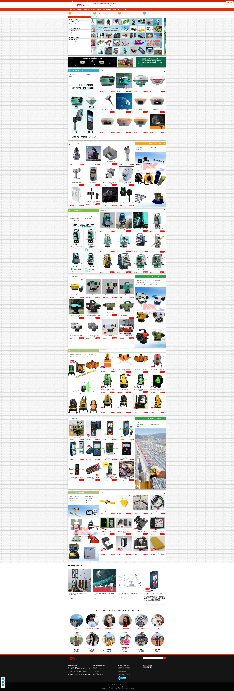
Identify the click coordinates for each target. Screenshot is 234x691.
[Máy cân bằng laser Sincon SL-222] (157, 353)
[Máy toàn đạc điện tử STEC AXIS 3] (140, 212)
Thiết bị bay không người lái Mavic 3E (110, 203)
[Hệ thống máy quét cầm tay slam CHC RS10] (110, 166)
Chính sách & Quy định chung (124, 667)
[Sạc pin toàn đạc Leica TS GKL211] (140, 515)
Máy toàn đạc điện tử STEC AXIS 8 (107, 228)
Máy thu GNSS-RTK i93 (157, 109)
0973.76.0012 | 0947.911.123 (109, 650)
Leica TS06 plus (157, 269)
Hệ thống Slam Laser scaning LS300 (126, 202)
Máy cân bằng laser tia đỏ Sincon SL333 (124, 410)
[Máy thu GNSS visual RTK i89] (140, 93)
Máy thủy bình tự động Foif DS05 (126, 315)
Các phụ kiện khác (74, 502)
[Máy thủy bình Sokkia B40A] (110, 320)
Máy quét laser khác (74, 356)
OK (164, 657)
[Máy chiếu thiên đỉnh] (124, 374)
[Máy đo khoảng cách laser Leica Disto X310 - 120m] (126, 461)
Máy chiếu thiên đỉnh (124, 389)
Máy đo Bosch (140, 422)
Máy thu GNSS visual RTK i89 (140, 109)
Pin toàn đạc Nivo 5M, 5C (107, 531)
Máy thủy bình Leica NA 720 (126, 335)
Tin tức (71, 598)
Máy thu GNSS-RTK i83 (107, 129)
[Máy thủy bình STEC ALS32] (76, 279)
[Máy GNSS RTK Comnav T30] (124, 93)
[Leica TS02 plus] (140, 253)
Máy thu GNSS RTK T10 (157, 89)
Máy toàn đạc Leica (74, 216)
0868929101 (158, 631)
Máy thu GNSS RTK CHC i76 (124, 129)
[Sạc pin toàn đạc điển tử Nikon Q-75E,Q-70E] (140, 536)
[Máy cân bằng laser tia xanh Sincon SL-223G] (107, 374)
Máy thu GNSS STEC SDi (124, 88)
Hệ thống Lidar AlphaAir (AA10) (93, 182)
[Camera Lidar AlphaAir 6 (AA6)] (110, 146)
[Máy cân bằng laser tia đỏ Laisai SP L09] (140, 394)
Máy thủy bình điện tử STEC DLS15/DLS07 (76, 316)
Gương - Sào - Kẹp (74, 498)
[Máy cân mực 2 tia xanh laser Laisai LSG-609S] (157, 374)
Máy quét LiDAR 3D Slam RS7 (126, 162)
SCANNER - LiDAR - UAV (75, 21)
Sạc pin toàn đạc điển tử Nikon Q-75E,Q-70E (140, 552)
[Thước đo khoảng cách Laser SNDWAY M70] (110, 421)
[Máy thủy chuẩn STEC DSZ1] (126, 279)
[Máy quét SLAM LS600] (76, 166)
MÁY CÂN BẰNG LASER (75, 32)
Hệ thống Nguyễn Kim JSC (98, 674)
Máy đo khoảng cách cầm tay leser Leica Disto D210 (126, 457)
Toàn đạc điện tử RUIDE (75, 220)
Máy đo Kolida (140, 424)
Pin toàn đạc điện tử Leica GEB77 (157, 531)
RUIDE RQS (107, 249)
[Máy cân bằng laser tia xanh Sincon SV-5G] (107, 394)
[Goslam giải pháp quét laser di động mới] (93, 187)
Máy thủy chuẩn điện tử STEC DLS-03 (93, 316)
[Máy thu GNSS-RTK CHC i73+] (140, 114)
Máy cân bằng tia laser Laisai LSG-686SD (141, 390)
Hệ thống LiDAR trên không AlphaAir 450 (126, 183)
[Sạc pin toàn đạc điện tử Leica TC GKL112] (124, 515)
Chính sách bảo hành (122, 671)
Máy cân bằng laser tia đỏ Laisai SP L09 (141, 410)
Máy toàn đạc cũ (88, 218)
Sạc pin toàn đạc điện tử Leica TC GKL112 (124, 532)
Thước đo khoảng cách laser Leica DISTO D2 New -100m (110, 457)
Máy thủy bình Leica (155, 282)
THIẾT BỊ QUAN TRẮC (74, 44)
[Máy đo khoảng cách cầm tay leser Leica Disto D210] (126, 441)
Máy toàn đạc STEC (74, 214)
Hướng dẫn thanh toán (97, 668)
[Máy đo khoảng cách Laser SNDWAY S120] (93, 421)
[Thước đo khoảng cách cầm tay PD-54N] (76, 461)
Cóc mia (124, 511)
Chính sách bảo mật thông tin (124, 674)
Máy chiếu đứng (88, 356)
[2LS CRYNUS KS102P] (157, 233)
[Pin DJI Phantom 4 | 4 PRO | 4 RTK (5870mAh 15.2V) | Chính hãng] (76, 187)
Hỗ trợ (164, 1)
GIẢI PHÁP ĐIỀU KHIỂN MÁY (76, 23)
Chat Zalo (3, 683)
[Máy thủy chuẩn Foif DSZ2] (110, 299)
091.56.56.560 (95, 1)
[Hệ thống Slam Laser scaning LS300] (126, 187)
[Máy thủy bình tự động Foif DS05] (126, 299)
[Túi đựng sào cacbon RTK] (107, 495)
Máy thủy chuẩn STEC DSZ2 (109, 294)
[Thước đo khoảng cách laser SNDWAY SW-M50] (76, 421)
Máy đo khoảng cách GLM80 (76, 457)
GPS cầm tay (87, 74)
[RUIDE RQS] (107, 233)
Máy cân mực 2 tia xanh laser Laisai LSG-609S (157, 390)
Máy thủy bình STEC (141, 284)
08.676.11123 (93, 650)
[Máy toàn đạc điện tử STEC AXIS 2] (157, 212)
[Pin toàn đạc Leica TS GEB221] (124, 536)
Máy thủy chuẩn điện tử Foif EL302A (93, 336)
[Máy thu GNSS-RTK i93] (157, 93)
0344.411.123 (98, 6)
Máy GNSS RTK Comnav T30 (124, 109)
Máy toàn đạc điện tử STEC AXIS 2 (157, 228)
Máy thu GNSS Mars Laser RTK (107, 109)
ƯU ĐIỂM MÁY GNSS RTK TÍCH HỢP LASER (153, 593)
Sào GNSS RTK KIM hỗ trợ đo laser (141, 511)
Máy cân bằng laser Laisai (75, 354)
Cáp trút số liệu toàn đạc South (157, 511)
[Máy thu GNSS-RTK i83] (107, 114)
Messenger (3, 686)
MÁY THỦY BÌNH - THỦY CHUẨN (76, 26)
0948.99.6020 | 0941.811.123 (142, 631)
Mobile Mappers (140, 149)
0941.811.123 (102, 1)
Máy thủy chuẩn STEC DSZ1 (126, 294)
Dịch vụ (159, 1)
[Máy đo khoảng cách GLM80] (76, 441)
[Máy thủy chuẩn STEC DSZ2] (110, 279)
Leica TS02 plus (141, 269)
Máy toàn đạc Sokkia (74, 218)
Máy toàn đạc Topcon (89, 216)
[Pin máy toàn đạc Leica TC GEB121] (107, 536)
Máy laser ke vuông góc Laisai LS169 (141, 370)
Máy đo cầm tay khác (141, 426)
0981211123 (77, 650)
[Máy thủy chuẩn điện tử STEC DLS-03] (93, 299)
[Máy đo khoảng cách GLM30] (126, 421)
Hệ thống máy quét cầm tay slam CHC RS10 (109, 183)
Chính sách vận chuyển (122, 670)
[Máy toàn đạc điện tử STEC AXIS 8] (107, 212)
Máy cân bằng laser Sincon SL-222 (157, 369)
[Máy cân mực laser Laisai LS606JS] (107, 353)
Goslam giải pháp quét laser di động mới (93, 202)
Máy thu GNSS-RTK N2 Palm (157, 129)
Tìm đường (3, 680)
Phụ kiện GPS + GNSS (89, 502)
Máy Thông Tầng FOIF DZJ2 (157, 410)
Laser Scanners (140, 147)
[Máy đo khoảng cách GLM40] (93, 441)
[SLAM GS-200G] (76, 146)
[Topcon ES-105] (107, 253)
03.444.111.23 (125, 631)
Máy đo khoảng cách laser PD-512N (93, 478)
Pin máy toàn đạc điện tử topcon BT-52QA (157, 552)
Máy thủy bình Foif (140, 282)
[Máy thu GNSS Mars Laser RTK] (107, 93)
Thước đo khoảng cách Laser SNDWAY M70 (110, 437)
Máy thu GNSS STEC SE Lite (140, 89)
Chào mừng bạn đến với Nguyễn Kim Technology (78, 1)
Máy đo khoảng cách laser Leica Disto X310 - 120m (126, 478)
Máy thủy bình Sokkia (155, 280)
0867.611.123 (135, 6)
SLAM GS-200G (77, 162)
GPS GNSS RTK (73, 74)
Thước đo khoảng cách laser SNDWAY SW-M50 (76, 437)
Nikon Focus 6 (141, 249)
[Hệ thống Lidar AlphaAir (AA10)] (93, 166)
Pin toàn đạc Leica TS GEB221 (124, 551)
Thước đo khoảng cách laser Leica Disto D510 (110, 478)
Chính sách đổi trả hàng (122, 673)
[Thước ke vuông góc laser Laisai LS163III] (124, 353)
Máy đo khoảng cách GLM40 (93, 457)
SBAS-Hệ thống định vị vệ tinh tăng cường (128, 593)
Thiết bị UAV (153, 147)
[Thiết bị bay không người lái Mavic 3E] (110, 187)
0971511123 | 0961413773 (93, 631)
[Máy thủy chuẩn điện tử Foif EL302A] (93, 320)
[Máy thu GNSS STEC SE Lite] (140, 73)
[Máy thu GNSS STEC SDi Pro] (107, 73)
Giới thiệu (95, 667)
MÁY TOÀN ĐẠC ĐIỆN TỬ (75, 28)
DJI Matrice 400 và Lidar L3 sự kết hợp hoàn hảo (93, 162)
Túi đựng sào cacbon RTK (107, 511)
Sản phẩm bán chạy (76, 143)
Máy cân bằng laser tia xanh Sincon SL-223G (107, 390)
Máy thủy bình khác (155, 284)
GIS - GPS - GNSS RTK (74, 19)
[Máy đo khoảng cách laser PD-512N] (93, 461)
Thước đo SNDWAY (155, 424)
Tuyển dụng (95, 673)
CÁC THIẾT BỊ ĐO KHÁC (75, 37)
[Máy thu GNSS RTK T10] (157, 73)
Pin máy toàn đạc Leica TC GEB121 (107, 551)
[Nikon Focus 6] (140, 233)
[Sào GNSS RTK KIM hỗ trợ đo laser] (140, 495)
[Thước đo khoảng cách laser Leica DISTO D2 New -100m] (110, 441)
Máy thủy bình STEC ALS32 (76, 294)
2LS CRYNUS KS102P (157, 249)
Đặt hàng (112, 91)
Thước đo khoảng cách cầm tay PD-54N (76, 478)
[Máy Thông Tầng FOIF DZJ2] (157, 394)
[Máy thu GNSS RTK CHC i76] (124, 114)
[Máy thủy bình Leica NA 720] (126, 320)
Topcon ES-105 (107, 269)
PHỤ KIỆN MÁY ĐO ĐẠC (75, 39)
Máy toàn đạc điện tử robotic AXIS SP (124, 229)
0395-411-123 (125, 649)
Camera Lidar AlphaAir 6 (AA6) (110, 161)
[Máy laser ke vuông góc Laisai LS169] (140, 353)
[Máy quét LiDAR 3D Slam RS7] (126, 146)
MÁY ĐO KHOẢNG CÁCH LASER (76, 35)
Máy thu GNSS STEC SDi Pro (107, 89)
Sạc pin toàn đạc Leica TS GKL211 (141, 531)
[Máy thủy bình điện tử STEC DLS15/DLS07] (76, 299)
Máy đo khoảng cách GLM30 (126, 436)
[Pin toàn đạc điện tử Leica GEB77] (157, 515)
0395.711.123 (158, 650)
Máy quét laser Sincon (89, 354)
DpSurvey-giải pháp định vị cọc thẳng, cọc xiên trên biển (78, 594)
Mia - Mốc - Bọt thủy (89, 496)
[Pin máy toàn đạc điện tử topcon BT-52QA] (157, 536)
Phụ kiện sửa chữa (88, 500)
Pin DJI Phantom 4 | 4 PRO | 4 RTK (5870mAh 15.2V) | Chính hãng (77, 203)
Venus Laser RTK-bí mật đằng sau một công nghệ (104, 594)
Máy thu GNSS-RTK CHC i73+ (141, 129)
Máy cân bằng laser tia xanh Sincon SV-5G (107, 410)
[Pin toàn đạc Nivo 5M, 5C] (107, 515)
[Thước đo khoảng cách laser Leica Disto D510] (110, 461)
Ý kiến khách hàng (96, 670)
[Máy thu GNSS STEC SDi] (124, 73)
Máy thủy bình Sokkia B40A (110, 335)
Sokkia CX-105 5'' (124, 269)
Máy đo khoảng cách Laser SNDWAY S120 (93, 437)
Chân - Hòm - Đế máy (74, 496)
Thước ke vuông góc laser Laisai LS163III (124, 370)
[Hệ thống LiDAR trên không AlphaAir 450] (126, 166)
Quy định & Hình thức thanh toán (124, 668)
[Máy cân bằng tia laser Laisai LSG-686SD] (140, 374)
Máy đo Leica (154, 422)
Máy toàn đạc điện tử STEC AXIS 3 (141, 228)
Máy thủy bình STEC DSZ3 (93, 294)
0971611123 (109, 631)
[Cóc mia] (124, 495)
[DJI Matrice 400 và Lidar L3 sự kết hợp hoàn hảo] (93, 146)
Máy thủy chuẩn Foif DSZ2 (110, 312)
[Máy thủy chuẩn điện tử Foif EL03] (76, 320)
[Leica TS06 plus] (157, 253)
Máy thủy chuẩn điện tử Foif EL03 (76, 335)
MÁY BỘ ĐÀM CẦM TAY (75, 30)
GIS (71, 76)
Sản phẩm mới (103, 70)
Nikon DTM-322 (124, 249)
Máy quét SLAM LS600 (76, 182)
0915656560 (77, 631)
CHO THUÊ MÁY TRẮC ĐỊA (75, 41)
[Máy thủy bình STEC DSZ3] (93, 279)
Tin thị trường (96, 671)
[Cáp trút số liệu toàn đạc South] (157, 495)
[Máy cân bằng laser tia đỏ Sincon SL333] (124, 394)
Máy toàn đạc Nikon (89, 214)
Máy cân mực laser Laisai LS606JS (107, 369)
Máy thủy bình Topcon (141, 280)
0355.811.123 (142, 650)
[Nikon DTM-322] (124, 233)
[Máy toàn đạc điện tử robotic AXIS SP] (124, 212)
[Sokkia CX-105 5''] (124, 253)
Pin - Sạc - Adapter (88, 498)
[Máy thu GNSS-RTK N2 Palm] (157, 114)
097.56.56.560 (144, 6)
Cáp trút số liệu (73, 500)
